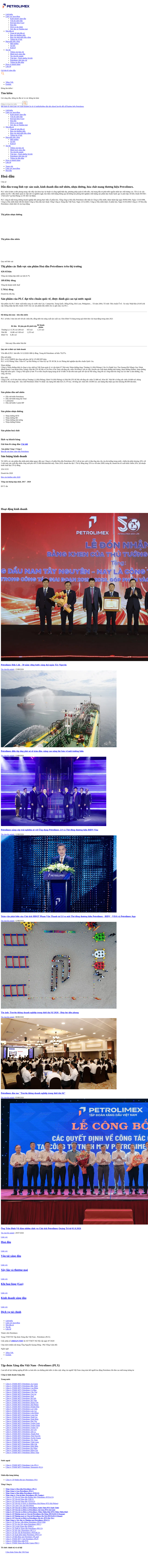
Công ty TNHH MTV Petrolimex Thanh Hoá (22, 1434)
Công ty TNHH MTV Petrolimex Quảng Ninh (23, 1425)
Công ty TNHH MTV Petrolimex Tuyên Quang (23, 1438)
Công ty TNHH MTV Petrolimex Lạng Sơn (22, 1415)
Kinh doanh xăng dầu (18, 19)
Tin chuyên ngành (16, 56)
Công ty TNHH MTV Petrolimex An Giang (22, 1384)
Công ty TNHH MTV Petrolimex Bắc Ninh (22, 1386)
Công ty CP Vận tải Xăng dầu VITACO (20, 1501)
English (9, 84)
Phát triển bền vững (13, 41)
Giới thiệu (9, 14)
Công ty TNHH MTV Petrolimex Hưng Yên (22, 1403)
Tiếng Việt (10, 82)
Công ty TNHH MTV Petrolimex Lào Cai (21, 1411)
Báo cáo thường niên (17, 35)
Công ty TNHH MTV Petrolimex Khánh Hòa (22, 1407)
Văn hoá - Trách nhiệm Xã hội (21, 58)
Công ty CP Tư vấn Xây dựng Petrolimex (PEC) (23, 1524)
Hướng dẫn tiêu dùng (48, 106)
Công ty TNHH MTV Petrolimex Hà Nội (21, 1398)
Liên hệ (8, 66)
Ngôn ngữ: (5, 1349)
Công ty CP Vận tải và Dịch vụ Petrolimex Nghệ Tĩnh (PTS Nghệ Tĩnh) (32, 1508)
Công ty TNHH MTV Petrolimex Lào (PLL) (22, 1465)
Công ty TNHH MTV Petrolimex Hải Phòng (22, 1405)
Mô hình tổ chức (7, 106)
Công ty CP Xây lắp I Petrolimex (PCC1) (21, 1531)
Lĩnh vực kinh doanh (20, 106)
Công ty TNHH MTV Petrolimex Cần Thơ (21, 1392)
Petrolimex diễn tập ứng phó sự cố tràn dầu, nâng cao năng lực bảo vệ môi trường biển (42, 751)
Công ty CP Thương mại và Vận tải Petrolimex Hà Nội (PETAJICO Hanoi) (34, 1516)
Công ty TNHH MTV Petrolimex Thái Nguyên (23, 1436)
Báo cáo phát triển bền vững (20, 37)
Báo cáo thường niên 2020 (10, 477)
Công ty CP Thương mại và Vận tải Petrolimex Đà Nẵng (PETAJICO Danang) (35, 1514)
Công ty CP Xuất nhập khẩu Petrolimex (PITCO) (24, 1535)
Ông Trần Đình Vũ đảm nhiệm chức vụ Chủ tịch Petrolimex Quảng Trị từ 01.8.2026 (41, 1228)
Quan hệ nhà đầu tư (17, 33)
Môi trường (14, 44)
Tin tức (8, 50)
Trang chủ (9, 166)
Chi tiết (24, 444)
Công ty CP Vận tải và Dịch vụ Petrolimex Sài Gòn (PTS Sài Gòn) (30, 1510)
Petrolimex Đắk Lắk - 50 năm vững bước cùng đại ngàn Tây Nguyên (34, 665)
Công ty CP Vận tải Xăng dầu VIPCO (20, 1499)
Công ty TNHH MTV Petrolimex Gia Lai (21, 1394)
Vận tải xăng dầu (16, 21)
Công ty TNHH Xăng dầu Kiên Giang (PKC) (22, 1543)
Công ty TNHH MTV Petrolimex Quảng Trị (22, 1428)
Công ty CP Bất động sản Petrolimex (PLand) (22, 1537)
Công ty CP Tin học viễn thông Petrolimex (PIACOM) (26, 1522)
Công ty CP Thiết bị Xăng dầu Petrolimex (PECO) (24, 1528)
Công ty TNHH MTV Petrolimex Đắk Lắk (21, 1444)
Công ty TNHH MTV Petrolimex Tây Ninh (22, 1440)
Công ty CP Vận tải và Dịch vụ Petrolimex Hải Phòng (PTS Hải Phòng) (32, 1503)
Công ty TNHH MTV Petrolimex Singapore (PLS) (24, 1467)
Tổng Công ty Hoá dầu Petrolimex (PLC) (21, 1489)
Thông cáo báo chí (17, 52)
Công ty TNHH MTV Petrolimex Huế (20, 1396)
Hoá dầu (13, 25)
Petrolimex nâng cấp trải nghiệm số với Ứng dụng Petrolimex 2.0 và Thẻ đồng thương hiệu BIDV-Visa (49, 830)
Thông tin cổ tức (16, 39)
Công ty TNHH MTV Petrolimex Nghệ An (21, 1417)
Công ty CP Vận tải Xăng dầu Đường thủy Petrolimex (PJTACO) (30, 1497)
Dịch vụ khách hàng (13, 64)
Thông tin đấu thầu (17, 62)
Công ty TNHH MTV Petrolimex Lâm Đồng (22, 1413)
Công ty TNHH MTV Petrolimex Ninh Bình (22, 1419)
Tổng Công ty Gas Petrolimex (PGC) (20, 1491)
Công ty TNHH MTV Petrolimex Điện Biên (22, 1446)
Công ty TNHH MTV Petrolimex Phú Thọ (21, 1421)
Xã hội (12, 46)
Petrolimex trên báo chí (18, 60)
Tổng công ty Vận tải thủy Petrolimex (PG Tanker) (25, 1495)
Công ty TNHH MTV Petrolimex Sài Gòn (21, 1430)
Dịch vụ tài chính (16, 27)
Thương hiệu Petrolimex (75, 106)
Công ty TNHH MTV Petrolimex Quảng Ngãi (23, 1423)
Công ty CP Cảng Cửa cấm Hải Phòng (20, 1506)
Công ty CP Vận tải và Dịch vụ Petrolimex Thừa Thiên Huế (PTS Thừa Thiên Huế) (37, 1512)
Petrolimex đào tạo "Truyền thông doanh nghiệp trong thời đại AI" (33, 1093)
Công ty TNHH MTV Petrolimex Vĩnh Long (22, 1442)
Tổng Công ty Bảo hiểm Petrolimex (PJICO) (22, 1493)
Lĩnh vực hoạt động (13, 16)
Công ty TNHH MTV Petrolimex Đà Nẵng (21, 1448)
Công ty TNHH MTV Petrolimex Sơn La (21, 1432)
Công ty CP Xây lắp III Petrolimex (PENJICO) (23, 1533)
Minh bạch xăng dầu (17, 54)
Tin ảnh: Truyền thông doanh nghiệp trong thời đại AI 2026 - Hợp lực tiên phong (40, 1012)
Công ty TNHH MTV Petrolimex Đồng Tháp (22, 1453)
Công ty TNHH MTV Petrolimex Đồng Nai (22, 1450)
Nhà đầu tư (10, 31)
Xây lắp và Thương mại (19, 29)
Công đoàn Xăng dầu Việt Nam (17, 1552)
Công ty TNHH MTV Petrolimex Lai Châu (21, 1409)
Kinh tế (13, 48)
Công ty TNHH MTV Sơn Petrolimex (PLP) (22, 1539)
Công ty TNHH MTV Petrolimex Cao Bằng (22, 1388)
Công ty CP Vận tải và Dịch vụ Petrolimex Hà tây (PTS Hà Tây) (30, 1518)
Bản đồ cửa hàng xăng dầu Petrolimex (15, 451)
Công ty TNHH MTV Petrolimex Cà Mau (21, 1390)
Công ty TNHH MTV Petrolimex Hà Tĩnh (21, 1400)
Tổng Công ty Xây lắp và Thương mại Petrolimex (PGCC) (28, 1520)
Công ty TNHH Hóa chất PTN (17, 1541)
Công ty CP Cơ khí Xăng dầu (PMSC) (20, 1526)
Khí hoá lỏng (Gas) (17, 23)
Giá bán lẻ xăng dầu (8, 70)
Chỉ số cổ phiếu (34, 106)
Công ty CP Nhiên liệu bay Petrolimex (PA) (22, 1480)
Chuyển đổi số (61, 106)
